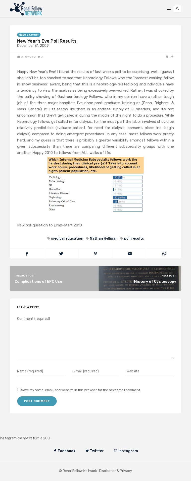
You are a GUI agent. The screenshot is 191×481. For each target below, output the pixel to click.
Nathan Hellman (104, 238)
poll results (134, 238)
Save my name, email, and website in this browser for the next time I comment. (81, 390)
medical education (67, 238)
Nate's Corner (29, 34)
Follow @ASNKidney (29, 431)
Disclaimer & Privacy (115, 471)
